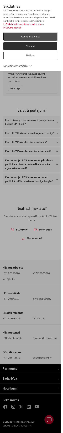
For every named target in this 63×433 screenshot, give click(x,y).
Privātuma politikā (12, 27)
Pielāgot (30, 55)
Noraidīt (30, 46)
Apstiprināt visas (30, 36)
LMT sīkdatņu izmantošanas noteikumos (22, 24)
